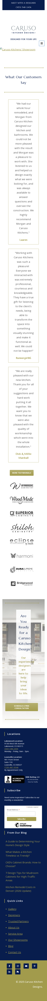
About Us (13, 927)
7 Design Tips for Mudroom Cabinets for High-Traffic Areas (22, 876)
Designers (14, 915)
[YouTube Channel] (26, 966)
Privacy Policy (35, 993)
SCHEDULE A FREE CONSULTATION (21, 707)
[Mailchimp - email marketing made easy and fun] (23, 827)
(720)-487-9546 (11, 767)
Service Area (15, 933)
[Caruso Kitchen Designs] (23, 21)
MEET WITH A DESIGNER (23, 3)
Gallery (12, 909)
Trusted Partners (18, 921)
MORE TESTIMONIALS (21, 473)
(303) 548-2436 (23, 7)
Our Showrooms (18, 940)
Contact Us (14, 952)
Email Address (13, 810)
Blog (10, 946)
